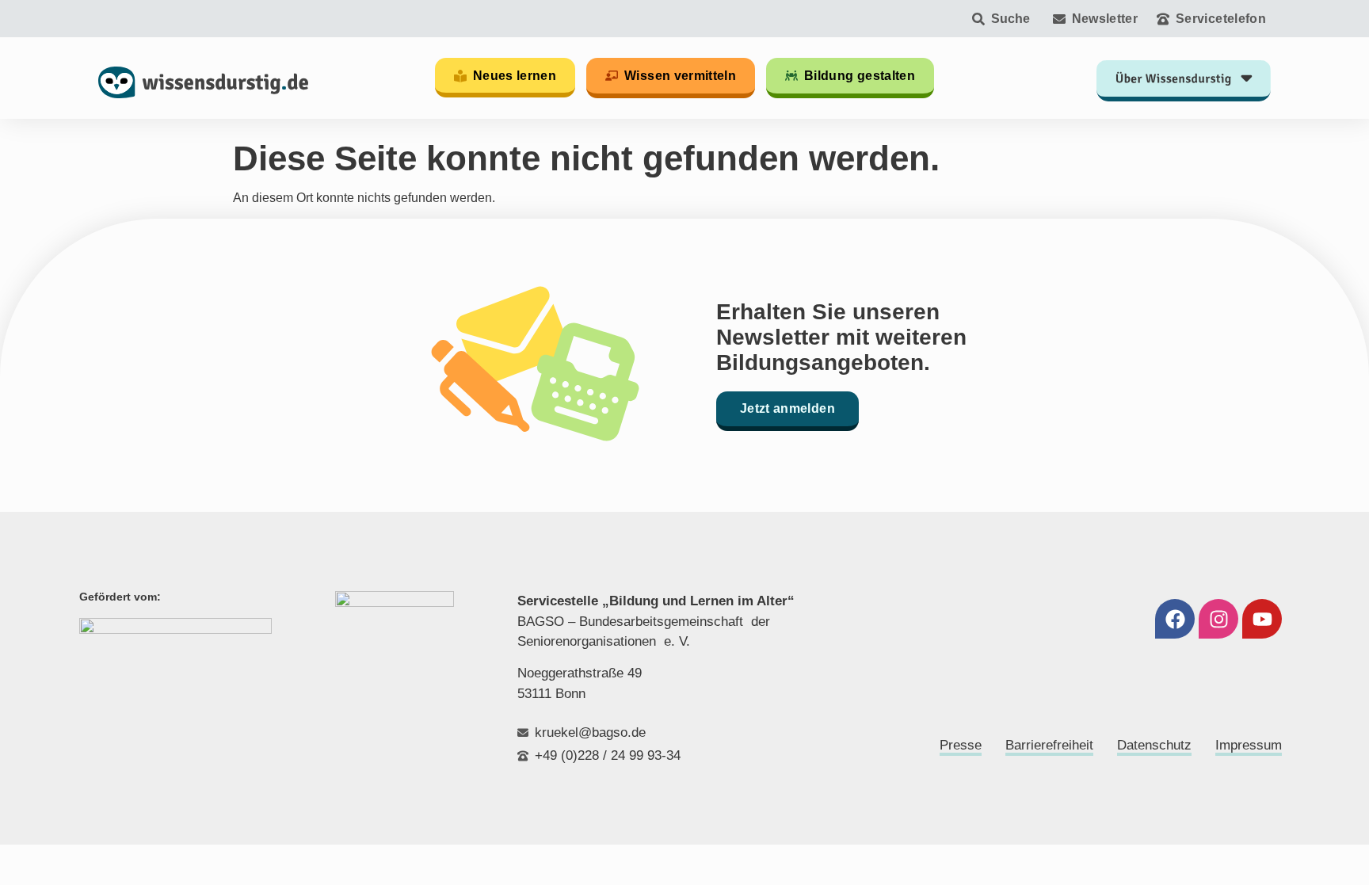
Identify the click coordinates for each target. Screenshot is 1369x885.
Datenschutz (1154, 745)
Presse (961, 745)
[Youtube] (1262, 619)
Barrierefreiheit (1049, 745)
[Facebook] (1175, 619)
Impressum (1248, 745)
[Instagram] (1218, 619)
